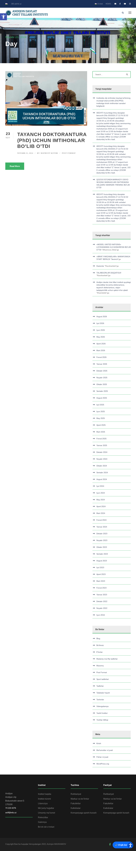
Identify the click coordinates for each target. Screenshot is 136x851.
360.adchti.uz (16, 4)
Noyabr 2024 (101, 459)
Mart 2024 (100, 513)
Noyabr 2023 (101, 540)
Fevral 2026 (101, 357)
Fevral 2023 (101, 588)
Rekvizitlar (43, 817)
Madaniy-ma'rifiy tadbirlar (107, 659)
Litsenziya (43, 803)
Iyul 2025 (100, 405)
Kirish (98, 743)
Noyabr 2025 (101, 377)
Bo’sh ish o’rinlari (46, 827)
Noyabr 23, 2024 (25, 153)
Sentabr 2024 (102, 472)
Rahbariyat (76, 794)
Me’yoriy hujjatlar (46, 808)
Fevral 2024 (101, 520)
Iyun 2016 (100, 615)
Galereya (42, 822)
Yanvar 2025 (101, 445)
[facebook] (120, 4)
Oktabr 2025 (101, 384)
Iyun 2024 (100, 493)
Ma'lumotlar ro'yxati (104, 750)
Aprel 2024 (101, 506)
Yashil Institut (101, 713)
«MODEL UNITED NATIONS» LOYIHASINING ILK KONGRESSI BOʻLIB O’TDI (113, 247)
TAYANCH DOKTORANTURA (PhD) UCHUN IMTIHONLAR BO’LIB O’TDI (52, 140)
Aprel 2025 (101, 425)
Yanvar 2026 (101, 364)
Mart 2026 (100, 350)
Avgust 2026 (101, 316)
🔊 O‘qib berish (122, 845)
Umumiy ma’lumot (46, 813)
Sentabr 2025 (102, 391)
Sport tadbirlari (102, 679)
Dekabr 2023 (101, 533)
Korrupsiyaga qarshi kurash (84, 813)
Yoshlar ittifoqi (102, 720)
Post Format (69, 153)
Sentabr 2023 (102, 554)
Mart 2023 (100, 581)
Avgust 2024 (101, 479)
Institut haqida (44, 794)
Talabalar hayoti (103, 693)
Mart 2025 (100, 432)
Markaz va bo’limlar (80, 799)
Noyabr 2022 (101, 608)
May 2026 (100, 337)
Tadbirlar (100, 686)
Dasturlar (100, 266)
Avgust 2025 (101, 398)
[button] (3, 16)
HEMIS (108, 4)
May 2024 (100, 500)
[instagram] (130, 4)
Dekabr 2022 (101, 601)
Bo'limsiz (100, 645)
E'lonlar (99, 652)
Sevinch (114, 259)
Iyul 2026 (100, 323)
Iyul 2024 (100, 486)
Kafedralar (75, 808)
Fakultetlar (76, 803)
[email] (115, 4)
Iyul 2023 (100, 567)
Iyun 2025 (100, 411)
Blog (98, 638)
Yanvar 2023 (101, 595)
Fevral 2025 (101, 439)
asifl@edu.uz (11, 812)
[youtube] (125, 4)
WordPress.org (102, 764)
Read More (15, 166)
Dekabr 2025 (101, 371)
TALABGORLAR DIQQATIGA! (108, 273)
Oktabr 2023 (101, 547)
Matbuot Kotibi (49, 153)
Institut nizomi (44, 799)
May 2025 (100, 418)
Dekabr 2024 (101, 452)
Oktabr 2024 (101, 466)
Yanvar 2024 (101, 527)
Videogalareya (102, 706)
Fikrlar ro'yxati (102, 757)
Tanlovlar (100, 699)
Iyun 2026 (100, 330)
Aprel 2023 (101, 574)
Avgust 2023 (101, 561)
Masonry (100, 666)
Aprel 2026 (101, 344)
